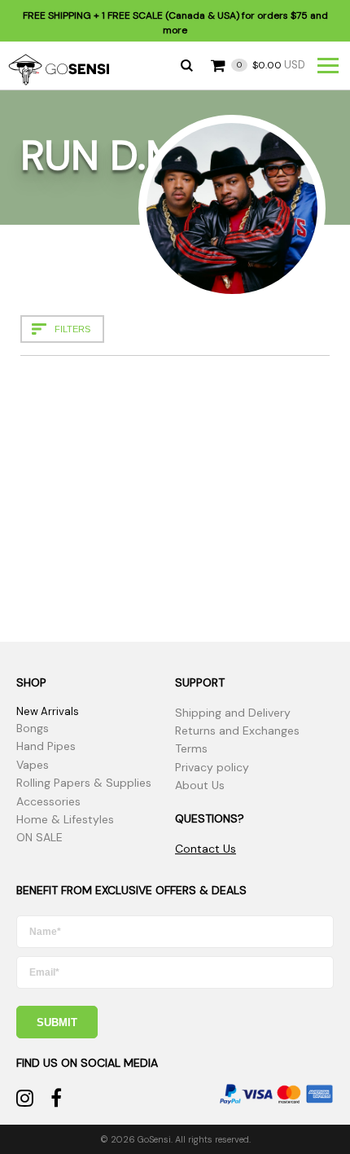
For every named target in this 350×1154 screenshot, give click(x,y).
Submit (57, 1022)
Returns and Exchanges (237, 730)
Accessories (48, 801)
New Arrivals (47, 711)
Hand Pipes (46, 746)
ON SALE (39, 837)
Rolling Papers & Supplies (83, 782)
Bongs (32, 728)
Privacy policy (212, 767)
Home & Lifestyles (65, 819)
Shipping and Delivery (233, 712)
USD (271, 65)
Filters (72, 329)
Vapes (32, 764)
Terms (191, 748)
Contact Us (205, 848)
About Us (200, 785)
